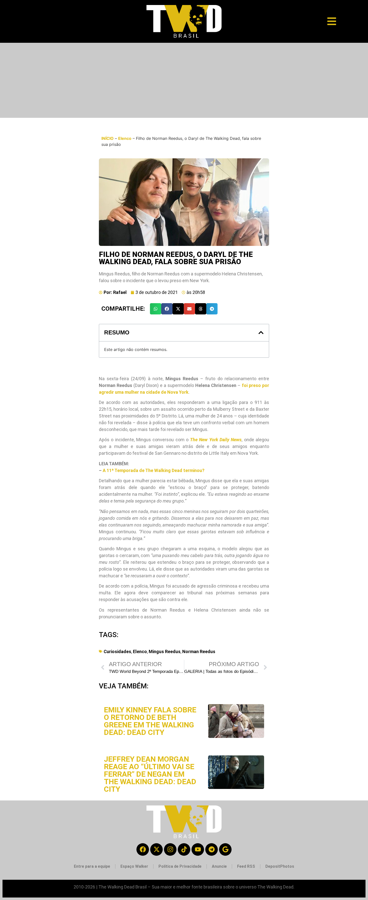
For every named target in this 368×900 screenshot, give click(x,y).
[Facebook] (142, 849)
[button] (155, 308)
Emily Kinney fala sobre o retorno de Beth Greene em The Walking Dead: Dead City (150, 721)
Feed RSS (246, 866)
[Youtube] (198, 849)
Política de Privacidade (180, 866)
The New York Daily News (216, 439)
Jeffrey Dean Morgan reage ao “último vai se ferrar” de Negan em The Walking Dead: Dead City (150, 774)
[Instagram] (170, 849)
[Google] (225, 849)
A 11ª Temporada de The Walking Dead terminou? (154, 470)
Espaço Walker (134, 866)
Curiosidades (117, 651)
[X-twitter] (156, 849)
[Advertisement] (184, 80)
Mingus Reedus (164, 651)
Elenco (124, 138)
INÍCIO (107, 138)
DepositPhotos (279, 866)
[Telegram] (211, 849)
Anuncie (219, 866)
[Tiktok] (184, 849)
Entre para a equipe (92, 866)
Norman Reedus (198, 651)
